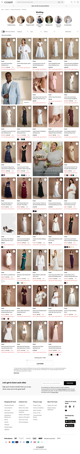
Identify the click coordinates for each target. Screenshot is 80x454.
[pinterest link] (69, 403)
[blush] (49, 103)
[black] (18, 138)
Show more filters (6, 35)
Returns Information (24, 414)
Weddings (24, 9)
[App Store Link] (69, 420)
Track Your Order (23, 416)
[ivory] (2, 279)
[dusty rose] (24, 280)
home (2, 9)
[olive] (68, 245)
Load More (39, 360)
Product (35, 416)
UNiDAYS (6, 426)
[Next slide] (66, 6)
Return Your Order (23, 404)
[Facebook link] (73, 403)
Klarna (6, 416)
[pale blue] (4, 279)
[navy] (51, 103)
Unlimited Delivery (9, 402)
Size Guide (7, 407)
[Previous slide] (13, 6)
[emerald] (22, 138)
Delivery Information (24, 411)
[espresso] (8, 316)
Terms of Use (36, 409)
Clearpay (6, 421)
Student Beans (8, 424)
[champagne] (20, 280)
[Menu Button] (2, 2)
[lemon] (64, 174)
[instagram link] (65, 403)
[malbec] (4, 174)
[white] (4, 245)
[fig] (64, 280)
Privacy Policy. (54, 389)
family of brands (61, 386)
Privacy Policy (36, 402)
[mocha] (70, 245)
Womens (7, 9)
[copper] (70, 174)
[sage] (55, 351)
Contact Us (22, 402)
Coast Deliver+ (8, 404)
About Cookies (37, 407)
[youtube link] (65, 407)
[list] (39, 21)
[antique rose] (26, 174)
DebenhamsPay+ (9, 409)
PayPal (6, 419)
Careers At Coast (51, 402)
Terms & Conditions (38, 404)
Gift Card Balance (23, 419)
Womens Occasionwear (15, 9)
